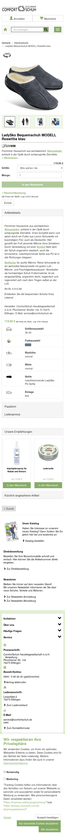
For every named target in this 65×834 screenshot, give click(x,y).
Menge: (6, 175)
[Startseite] (32, 6)
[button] (6, 91)
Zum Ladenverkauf (16, 705)
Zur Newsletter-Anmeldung (21, 596)
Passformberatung (15, 193)
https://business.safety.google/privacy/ (25, 802)
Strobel (41, 247)
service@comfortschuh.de (17, 719)
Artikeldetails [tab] (12, 213)
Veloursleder (54, 151)
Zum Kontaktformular (18, 728)
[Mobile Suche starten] (45, 29)
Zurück (8, 202)
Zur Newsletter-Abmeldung (21, 600)
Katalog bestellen (34, 540)
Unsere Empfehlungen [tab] (18, 432)
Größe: (6, 168)
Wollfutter (10, 262)
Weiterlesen (11, 158)
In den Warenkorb (32, 184)
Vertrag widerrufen (16, 682)
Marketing (12, 778)
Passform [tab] (10, 406)
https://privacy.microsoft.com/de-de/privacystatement (21, 807)
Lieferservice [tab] (12, 414)
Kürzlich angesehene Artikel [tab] (22, 495)
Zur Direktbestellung (17, 568)
